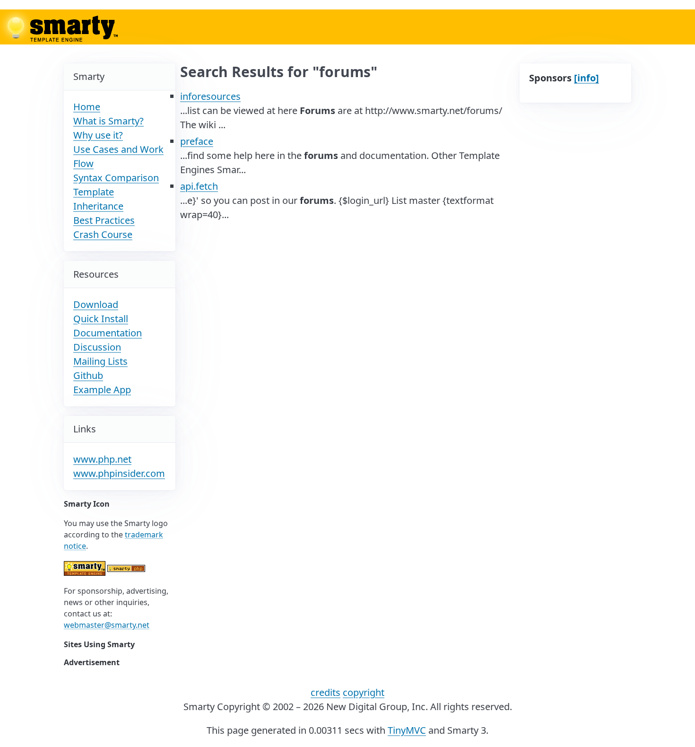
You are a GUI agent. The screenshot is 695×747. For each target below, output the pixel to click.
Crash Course (102, 234)
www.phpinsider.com (119, 473)
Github (88, 375)
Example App (102, 389)
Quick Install (100, 318)
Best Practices (104, 220)
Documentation (107, 332)
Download (95, 304)
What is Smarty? (108, 120)
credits (325, 692)
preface (196, 141)
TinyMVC (407, 730)
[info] (586, 77)
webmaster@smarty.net (106, 625)
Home (86, 106)
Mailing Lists (100, 361)
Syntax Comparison (116, 177)
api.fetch (199, 186)
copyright (363, 692)
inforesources (210, 96)
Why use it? (98, 135)
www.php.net (102, 459)
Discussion (97, 347)
